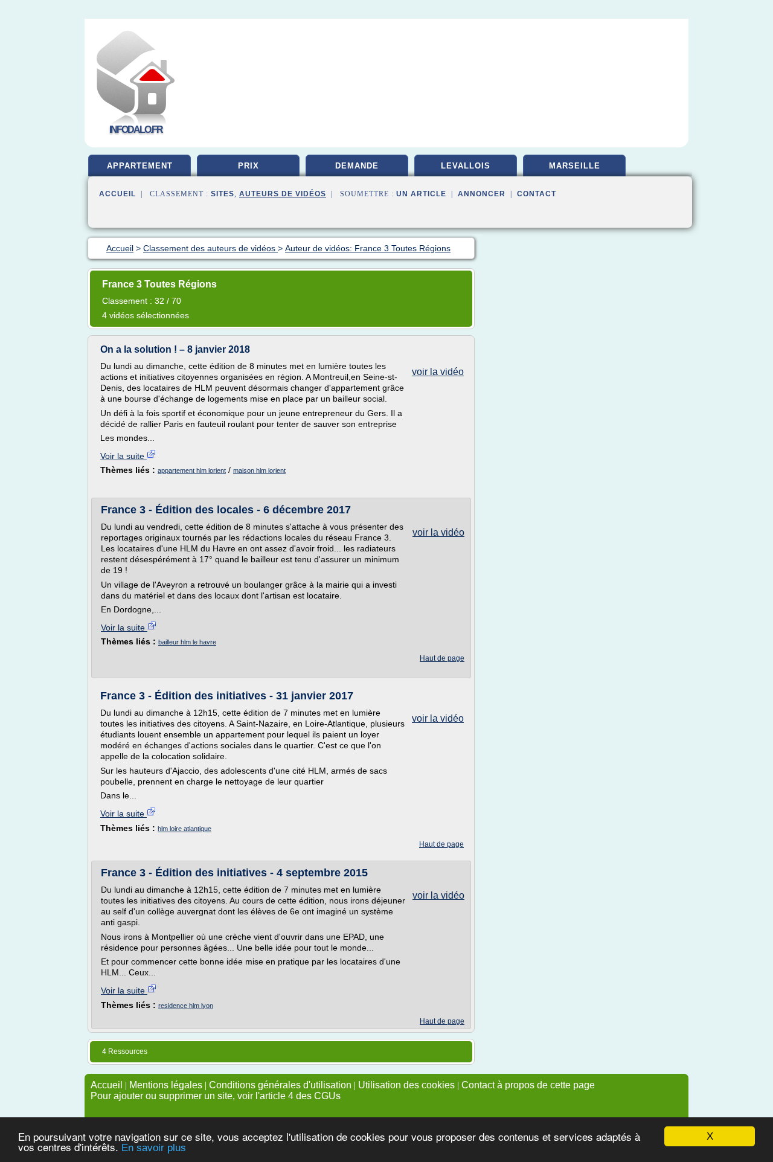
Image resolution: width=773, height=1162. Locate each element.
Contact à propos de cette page (528, 1085)
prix (248, 165)
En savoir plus (153, 1148)
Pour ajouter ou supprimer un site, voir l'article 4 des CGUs (216, 1096)
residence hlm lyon (185, 1005)
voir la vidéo (438, 372)
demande (357, 165)
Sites (222, 194)
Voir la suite (123, 456)
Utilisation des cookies (406, 1085)
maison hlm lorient (259, 470)
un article (421, 194)
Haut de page (442, 658)
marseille (574, 165)
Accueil (117, 194)
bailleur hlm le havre (187, 642)
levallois (465, 165)
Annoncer (481, 194)
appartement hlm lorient (192, 470)
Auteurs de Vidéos (282, 194)
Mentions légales (165, 1085)
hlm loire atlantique (184, 828)
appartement (140, 165)
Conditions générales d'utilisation (280, 1085)
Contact (536, 194)
